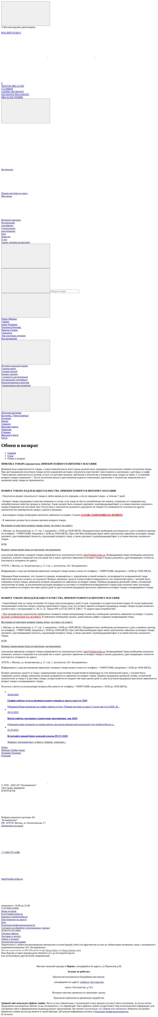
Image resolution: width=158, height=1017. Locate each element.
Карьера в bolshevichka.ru (14, 916)
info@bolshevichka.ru (94, 555)
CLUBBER (7, 88)
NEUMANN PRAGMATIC (15, 94)
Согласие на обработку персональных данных (25, 928)
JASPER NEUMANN (12, 91)
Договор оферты (10, 933)
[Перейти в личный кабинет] (71, 56)
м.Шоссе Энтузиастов (91, 982)
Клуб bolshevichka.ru (12, 914)
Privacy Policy (52, 950)
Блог (3, 922)
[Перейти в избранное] (118, 56)
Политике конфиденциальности (111, 1011)
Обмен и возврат (10, 939)
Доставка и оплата (11, 936)
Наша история (8, 911)
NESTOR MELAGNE (12, 86)
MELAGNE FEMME (12, 97)
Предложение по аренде (14, 919)
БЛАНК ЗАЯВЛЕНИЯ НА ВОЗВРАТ (21, 616)
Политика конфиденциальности (18, 925)
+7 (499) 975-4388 (10, 852)
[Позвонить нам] (24, 56)
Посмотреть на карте (12, 825)
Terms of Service (69, 950)
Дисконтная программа (13, 942)
